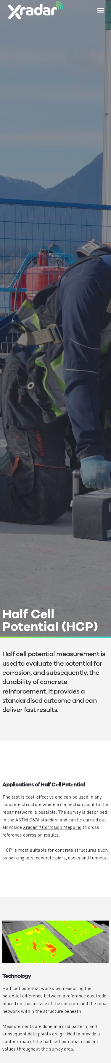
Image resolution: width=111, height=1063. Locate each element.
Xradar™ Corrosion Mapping (52, 827)
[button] (100, 10)
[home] (34, 10)
